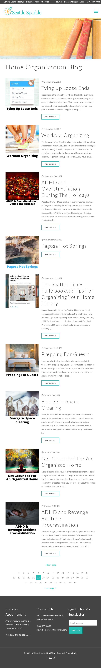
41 (65, 582)
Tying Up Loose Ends (65, 88)
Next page (49, 588)
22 (38, 577)
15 (82, 573)
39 (55, 582)
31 (82, 577)
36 (41, 582)
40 (60, 582)
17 (14, 577)
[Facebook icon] (47, 658)
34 (31, 582)
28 (67, 577)
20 (28, 577)
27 (63, 577)
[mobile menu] (96, 11)
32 (87, 577)
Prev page (51, 564)
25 (53, 577)
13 (72, 573)
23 (43, 577)
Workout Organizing (65, 135)
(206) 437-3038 (93, 2)
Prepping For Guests (65, 354)
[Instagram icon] (54, 658)
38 (50, 582)
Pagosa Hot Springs (64, 246)
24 (48, 577)
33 (26, 582)
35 (36, 582)
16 (87, 573)
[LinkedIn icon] (50, 658)
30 (77, 577)
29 (72, 577)
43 (75, 582)
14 (77, 573)
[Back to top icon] (88, 662)
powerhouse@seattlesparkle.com (70, 2)
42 (70, 582)
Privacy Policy (71, 653)
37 (45, 582)
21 (33, 577)
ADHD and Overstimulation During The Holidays (65, 188)
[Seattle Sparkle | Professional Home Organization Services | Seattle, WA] (21, 11)
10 (58, 573)
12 (67, 573)
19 (24, 577)
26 (58, 577)
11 (63, 573)
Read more (50, 117)
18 (19, 577)
